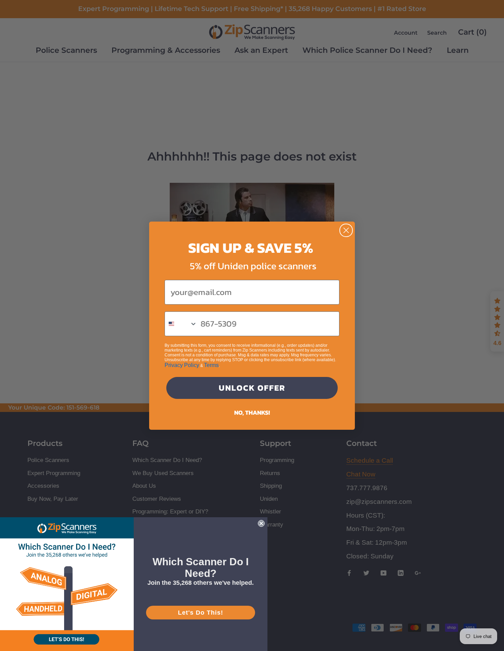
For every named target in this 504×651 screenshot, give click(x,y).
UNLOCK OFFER (252, 388)
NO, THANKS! (252, 412)
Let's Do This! (200, 612)
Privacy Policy (182, 365)
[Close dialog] (346, 230)
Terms (211, 365)
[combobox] (181, 324)
